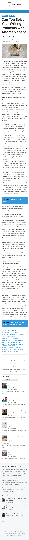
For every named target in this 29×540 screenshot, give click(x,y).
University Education (17, 349)
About (3, 521)
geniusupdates (7, 39)
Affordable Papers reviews (11, 332)
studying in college (15, 347)
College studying (19, 340)
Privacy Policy (5, 524)
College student (7, 340)
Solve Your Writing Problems (11, 342)
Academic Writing (11, 330)
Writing (5, 351)
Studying (5, 347)
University (6, 349)
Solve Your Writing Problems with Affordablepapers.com (12, 344)
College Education (15, 338)
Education (5, 15)
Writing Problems (14, 351)
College (5, 338)
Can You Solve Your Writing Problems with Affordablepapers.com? (13, 335)
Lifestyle (12, 15)
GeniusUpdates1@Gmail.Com (14, 535)
